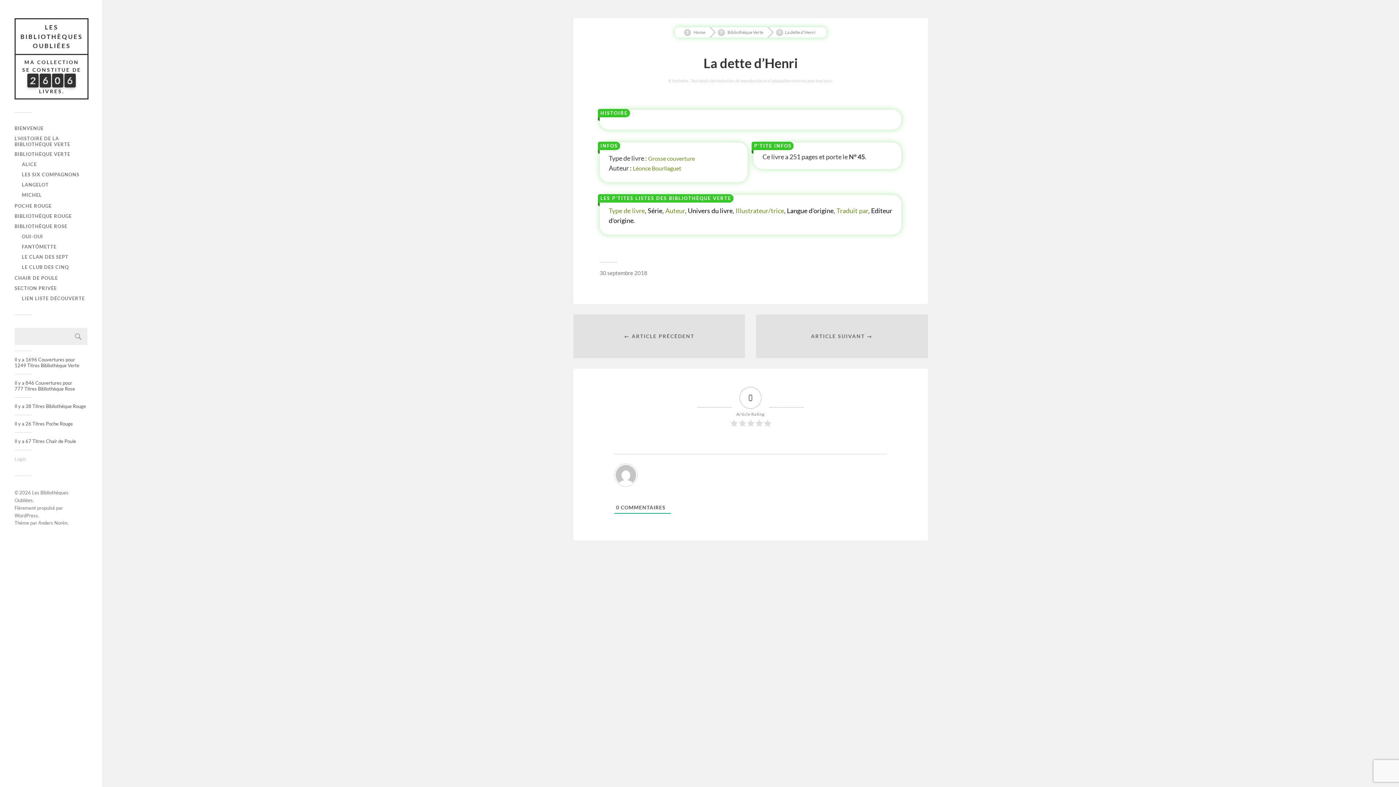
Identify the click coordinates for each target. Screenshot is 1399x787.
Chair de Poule (36, 278)
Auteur (675, 211)
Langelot (35, 185)
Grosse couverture (671, 158)
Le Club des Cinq (45, 267)
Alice (29, 164)
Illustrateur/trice (760, 211)
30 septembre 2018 (623, 273)
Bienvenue (29, 128)
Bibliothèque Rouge (43, 216)
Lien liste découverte (53, 298)
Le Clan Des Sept (45, 257)
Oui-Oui (32, 236)
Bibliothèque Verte (42, 154)
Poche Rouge (33, 206)
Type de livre (627, 211)
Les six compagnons (50, 174)
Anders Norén (52, 523)
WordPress (26, 515)
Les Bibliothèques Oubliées (51, 36)
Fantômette (39, 247)
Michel (32, 195)
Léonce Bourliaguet (657, 168)
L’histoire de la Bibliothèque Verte (42, 141)
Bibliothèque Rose (41, 226)
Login (20, 459)
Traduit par (852, 211)
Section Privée (36, 288)
